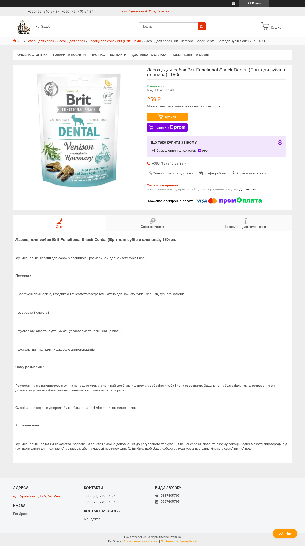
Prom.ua (175, 537)
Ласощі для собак (71, 41)
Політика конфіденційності (179, 541)
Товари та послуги (69, 55)
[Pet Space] (23, 26)
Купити (170, 117)
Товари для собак (40, 41)
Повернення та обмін (190, 55)
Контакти (118, 55)
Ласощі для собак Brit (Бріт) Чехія (114, 41)
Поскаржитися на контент (140, 541)
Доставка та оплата (149, 55)
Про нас (98, 55)
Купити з (162, 127)
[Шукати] (202, 26)
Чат (289, 534)
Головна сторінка (31, 55)
